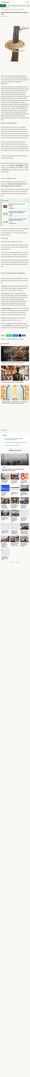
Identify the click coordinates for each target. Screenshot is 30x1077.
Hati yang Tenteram (12, 123)
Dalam (12, 303)
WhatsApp (9, 335)
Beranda (3, 7)
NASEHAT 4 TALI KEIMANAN (12, 339)
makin (18, 81)
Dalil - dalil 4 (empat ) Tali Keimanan (16, 273)
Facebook (15, 335)
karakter (23, 106)
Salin (24, 335)
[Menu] (27, 2)
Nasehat (7, 7)
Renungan (21, 339)
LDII (5, 2)
